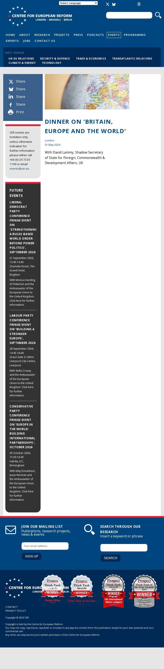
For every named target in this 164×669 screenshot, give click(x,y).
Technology (52, 62)
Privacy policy (15, 610)
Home (10, 35)
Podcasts (95, 35)
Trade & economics (91, 58)
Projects (62, 35)
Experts (12, 41)
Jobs (27, 41)
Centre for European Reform (39, 16)
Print (20, 112)
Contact (11, 606)
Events (114, 35)
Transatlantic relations (132, 58)
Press (78, 35)
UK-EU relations (21, 58)
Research (42, 35)
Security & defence (55, 58)
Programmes (135, 35)
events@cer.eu (19, 168)
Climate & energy (22, 62)
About (24, 35)
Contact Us (45, 41)
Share (20, 81)
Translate (78, 6)
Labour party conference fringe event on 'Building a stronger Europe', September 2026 (22, 329)
